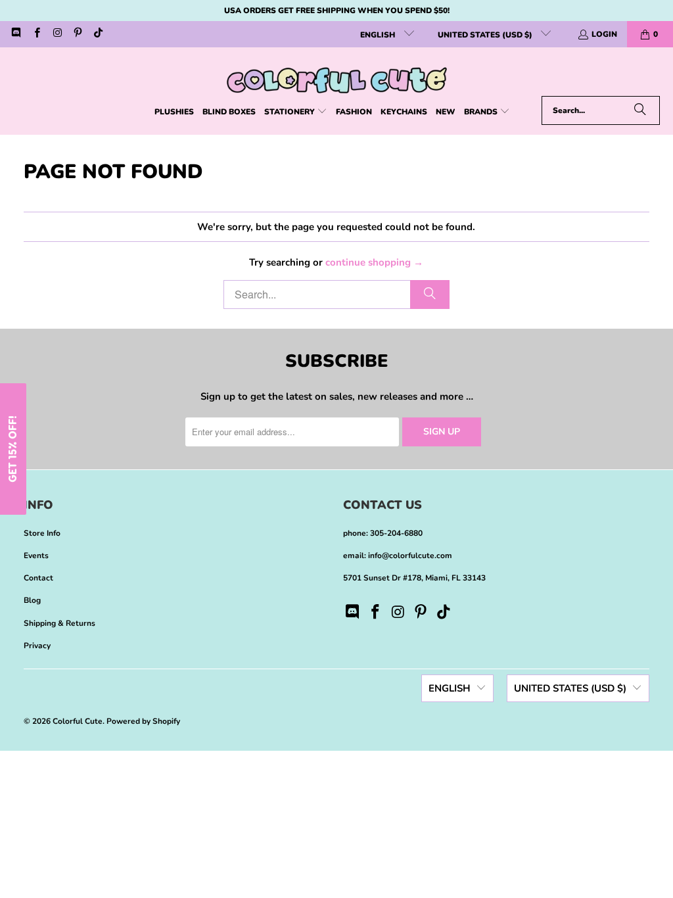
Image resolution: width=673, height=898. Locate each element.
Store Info (42, 533)
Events (36, 555)
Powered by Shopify (143, 721)
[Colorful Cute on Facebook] (35, 34)
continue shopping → (374, 262)
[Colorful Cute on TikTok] (97, 34)
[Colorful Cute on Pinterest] (77, 34)
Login (604, 34)
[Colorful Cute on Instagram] (56, 34)
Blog (32, 600)
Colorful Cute (78, 721)
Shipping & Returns (59, 623)
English (378, 35)
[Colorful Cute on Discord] (15, 34)
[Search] (640, 110)
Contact (38, 578)
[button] (295, 112)
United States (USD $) (486, 35)
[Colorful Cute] (337, 75)
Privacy (37, 645)
